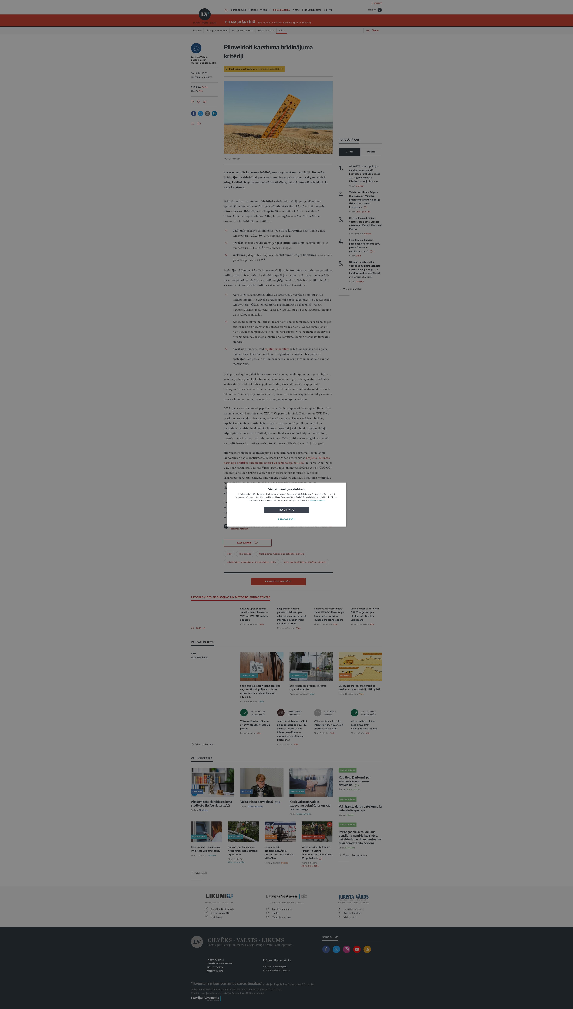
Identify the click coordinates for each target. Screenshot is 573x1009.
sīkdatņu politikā (317, 501)
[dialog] (286, 504)
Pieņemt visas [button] (286, 510)
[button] (286, 519)
